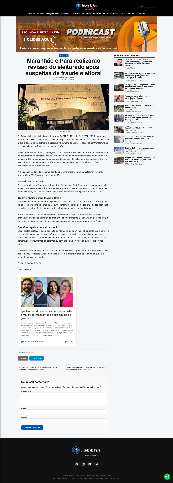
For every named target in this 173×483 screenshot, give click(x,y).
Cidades (76, 14)
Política (97, 14)
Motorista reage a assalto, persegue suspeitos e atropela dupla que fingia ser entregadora (140, 75)
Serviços (141, 14)
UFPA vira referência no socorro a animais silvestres (138, 128)
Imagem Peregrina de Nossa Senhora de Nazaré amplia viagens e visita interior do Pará (140, 159)
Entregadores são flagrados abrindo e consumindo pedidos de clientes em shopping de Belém (140, 86)
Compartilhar (36, 358)
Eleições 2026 (52, 14)
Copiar (23, 358)
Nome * (24, 408)
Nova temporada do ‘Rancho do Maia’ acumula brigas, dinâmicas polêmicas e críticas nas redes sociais (138, 62)
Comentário (26, 391)
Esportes (86, 14)
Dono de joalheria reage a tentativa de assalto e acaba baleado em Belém (139, 138)
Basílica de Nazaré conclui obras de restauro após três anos (139, 149)
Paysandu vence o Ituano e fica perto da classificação (138, 97)
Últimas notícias (36, 14)
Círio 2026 (65, 14)
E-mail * (24, 417)
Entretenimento (111, 14)
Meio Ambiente (127, 14)
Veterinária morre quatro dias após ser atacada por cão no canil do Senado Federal (139, 117)
